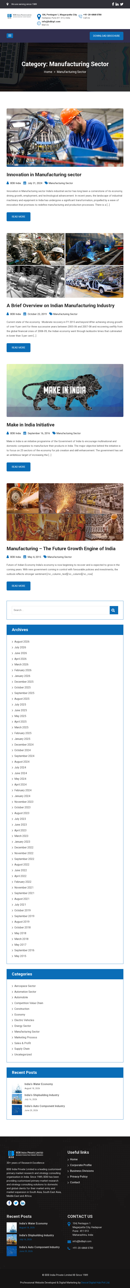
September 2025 (24, 693)
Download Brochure (106, 35)
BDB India (15, 183)
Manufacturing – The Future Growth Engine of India (61, 548)
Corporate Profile (81, 1165)
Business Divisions (82, 1170)
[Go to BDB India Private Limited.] (48, 72)
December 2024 (24, 744)
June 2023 (20, 824)
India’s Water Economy (39, 1084)
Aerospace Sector (25, 986)
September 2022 (24, 859)
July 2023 (20, 818)
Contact (75, 1182)
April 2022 (20, 876)
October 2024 (22, 750)
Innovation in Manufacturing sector (44, 174)
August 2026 (21, 641)
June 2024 (20, 773)
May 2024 (20, 778)
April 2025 (20, 721)
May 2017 (20, 944)
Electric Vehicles (24, 1020)
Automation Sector (25, 991)
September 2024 (24, 756)
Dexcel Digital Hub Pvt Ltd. (95, 1282)
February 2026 (22, 670)
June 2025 (20, 710)
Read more (18, 216)
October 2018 (22, 927)
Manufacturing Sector (61, 183)
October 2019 (22, 910)
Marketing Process (25, 1037)
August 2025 (21, 698)
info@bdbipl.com (82, 1241)
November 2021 (24, 887)
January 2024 (22, 796)
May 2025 (20, 716)
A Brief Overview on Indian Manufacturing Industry (60, 305)
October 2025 (22, 687)
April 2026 (20, 658)
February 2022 (22, 881)
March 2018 (21, 939)
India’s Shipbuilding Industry (42, 1095)
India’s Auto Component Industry (45, 1106)
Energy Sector (22, 1026)
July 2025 (20, 704)
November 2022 (24, 853)
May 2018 (20, 933)
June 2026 (20, 653)
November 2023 (24, 801)
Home (74, 1159)
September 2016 (24, 950)
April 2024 (20, 784)
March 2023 (21, 836)
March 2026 (21, 664)
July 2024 (20, 767)
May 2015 (20, 956)
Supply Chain (22, 1048)
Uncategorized (23, 1054)
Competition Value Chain (28, 1003)
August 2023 (21, 813)
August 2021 (21, 899)
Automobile (21, 997)
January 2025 (22, 738)
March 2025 (21, 727)
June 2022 (20, 870)
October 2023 (22, 807)
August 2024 (21, 761)
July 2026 (20, 647)
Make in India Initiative (31, 425)
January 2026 (22, 676)
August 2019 (21, 921)
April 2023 (20, 830)
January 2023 (22, 841)
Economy (19, 1014)
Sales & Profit (22, 1043)
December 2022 (24, 847)
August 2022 (21, 864)
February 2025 (22, 733)
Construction (21, 1008)
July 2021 (20, 904)
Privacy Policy (79, 1176)
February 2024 (22, 790)
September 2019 (24, 916)
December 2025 (24, 681)
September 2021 (24, 893)
